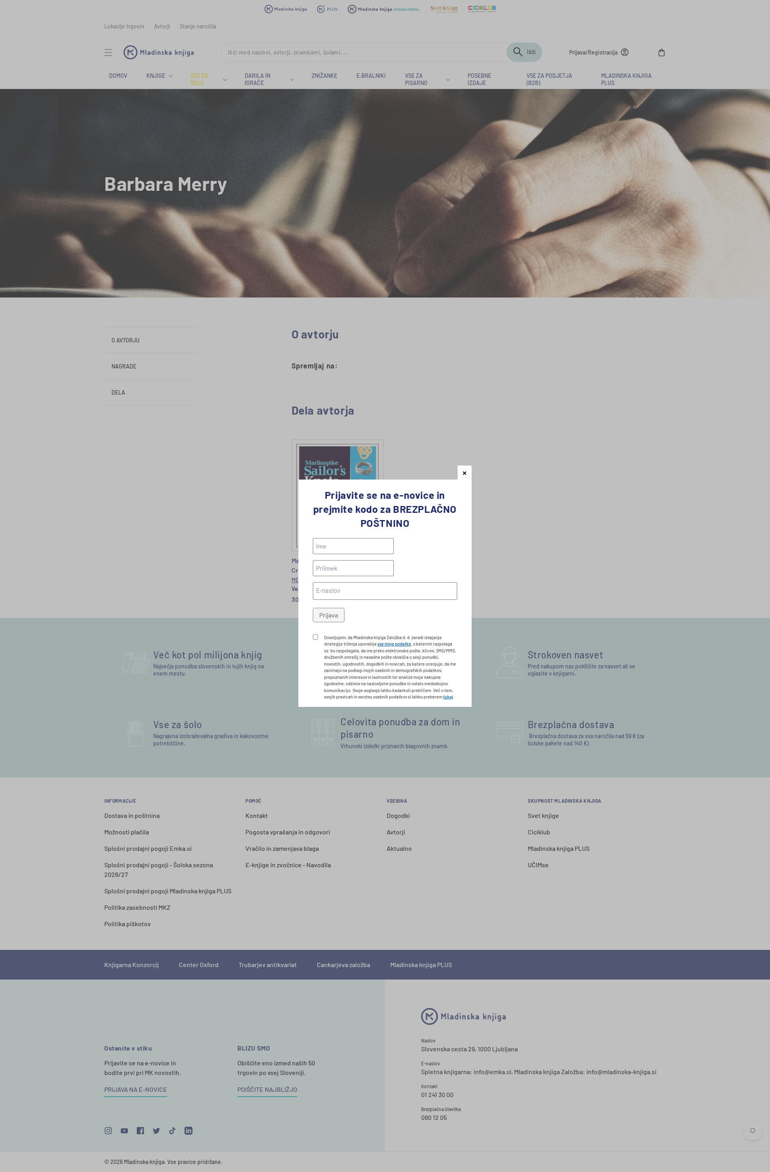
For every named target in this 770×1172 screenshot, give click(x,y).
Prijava (328, 615)
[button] (465, 473)
